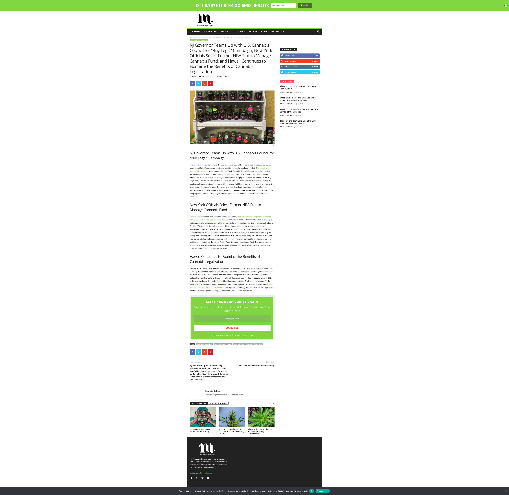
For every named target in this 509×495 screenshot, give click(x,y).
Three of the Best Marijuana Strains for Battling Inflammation (260, 431)
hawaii (229, 344)
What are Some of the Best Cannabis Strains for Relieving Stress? (231, 431)
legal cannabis (239, 344)
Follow (314, 61)
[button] (318, 32)
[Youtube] (208, 478)
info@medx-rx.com (206, 473)
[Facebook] (192, 478)
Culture (225, 31)
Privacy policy (322, 491)
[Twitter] (203, 478)
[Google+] (197, 478)
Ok (312, 491)
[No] (505, 491)
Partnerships (278, 31)
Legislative (239, 31)
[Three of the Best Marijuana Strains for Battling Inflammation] (261, 417)
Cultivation (210, 31)
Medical (253, 31)
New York (258, 344)
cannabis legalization (204, 344)
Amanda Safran (198, 76)
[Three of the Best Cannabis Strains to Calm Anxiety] (203, 417)
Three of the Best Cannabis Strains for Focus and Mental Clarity (298, 122)
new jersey (249, 344)
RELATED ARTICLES (199, 403)
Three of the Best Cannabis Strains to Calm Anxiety (201, 430)
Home (191, 37)
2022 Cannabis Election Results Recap (255, 365)
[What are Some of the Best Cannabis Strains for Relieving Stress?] (232, 417)
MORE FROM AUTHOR (218, 403)
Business (196, 31)
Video (264, 31)
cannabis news (220, 344)
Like (316, 56)
